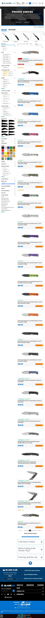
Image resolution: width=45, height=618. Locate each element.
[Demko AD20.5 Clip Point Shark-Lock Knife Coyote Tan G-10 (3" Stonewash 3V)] (30, 52)
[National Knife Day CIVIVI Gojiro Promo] (24, 616)
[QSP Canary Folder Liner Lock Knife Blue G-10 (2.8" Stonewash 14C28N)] (30, 113)
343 (34, 530)
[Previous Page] (20, 530)
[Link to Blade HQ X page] (4, 594)
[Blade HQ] (6, 3)
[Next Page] (41, 530)
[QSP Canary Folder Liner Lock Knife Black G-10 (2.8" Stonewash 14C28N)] (30, 353)
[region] (22, 8)
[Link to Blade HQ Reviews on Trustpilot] (28, 602)
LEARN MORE (27, 22)
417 (39, 530)
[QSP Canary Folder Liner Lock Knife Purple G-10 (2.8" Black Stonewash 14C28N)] (30, 236)
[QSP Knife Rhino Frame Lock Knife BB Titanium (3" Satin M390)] (30, 413)
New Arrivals (19, 3)
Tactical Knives (4, 208)
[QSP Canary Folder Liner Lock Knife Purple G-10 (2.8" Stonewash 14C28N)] (30, 255)
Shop (14, 3)
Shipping (25, 58)
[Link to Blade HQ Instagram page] (11, 594)
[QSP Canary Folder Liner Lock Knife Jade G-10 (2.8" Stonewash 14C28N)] (30, 215)
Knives (35, 27)
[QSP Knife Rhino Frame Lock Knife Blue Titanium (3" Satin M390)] (30, 372)
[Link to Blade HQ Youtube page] (8, 594)
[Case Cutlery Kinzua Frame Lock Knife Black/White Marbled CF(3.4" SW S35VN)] (30, 474)
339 (25, 530)
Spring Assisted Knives (6, 210)
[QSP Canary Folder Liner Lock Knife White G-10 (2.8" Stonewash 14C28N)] (30, 154)
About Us (20, 585)
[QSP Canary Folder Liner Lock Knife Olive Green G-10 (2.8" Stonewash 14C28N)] (30, 174)
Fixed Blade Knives (5, 199)
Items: (31, 43)
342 (32, 530)
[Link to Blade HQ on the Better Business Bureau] (22, 602)
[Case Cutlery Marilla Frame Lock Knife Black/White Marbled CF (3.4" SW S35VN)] (30, 495)
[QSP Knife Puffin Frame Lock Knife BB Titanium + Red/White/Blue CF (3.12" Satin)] (30, 433)
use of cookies (6, 612)
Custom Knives (4, 202)
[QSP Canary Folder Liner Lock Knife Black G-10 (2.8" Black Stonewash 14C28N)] (30, 333)
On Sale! (20, 58)
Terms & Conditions (21, 606)
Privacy (26, 606)
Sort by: (36, 43)
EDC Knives (3, 205)
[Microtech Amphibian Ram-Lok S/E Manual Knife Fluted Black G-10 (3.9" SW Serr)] (30, 72)
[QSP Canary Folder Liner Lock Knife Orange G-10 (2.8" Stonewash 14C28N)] (30, 314)
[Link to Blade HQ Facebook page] (1, 594)
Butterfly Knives (4, 204)
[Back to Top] (30, 563)
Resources (30, 585)
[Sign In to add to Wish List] (42, 47)
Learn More (10, 578)
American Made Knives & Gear (7, 207)
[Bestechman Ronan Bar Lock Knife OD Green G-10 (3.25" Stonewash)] (30, 515)
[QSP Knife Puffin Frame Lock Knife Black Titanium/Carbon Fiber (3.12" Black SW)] (30, 454)
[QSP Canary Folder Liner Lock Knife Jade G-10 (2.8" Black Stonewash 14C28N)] (30, 195)
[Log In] (40, 3)
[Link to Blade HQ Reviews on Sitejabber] (17, 602)
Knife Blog (23, 3)
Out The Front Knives (5, 201)
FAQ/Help (40, 585)
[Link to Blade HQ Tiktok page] (14, 594)
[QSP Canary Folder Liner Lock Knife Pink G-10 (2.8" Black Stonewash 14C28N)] (30, 134)
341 (30, 530)
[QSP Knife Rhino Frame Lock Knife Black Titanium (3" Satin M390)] (30, 393)
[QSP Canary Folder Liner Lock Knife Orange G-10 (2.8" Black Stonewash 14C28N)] (30, 294)
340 (27, 530)
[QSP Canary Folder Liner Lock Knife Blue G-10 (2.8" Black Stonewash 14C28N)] (30, 93)
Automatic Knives (5, 198)
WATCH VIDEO (18, 22)
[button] (42, 3)
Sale (27, 3)
